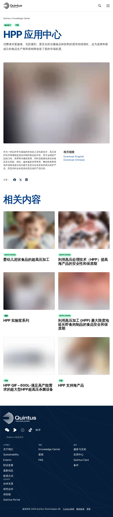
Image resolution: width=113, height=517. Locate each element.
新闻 (40, 454)
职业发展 (8, 465)
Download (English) (74, 156)
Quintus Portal (11, 499)
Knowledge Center (21, 18)
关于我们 (8, 449)
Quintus (7, 18)
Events (7, 459)
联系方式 (8, 475)
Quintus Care (81, 459)
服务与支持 (80, 449)
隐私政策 (80, 509)
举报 (89, 509)
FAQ (40, 459)
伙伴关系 (8, 483)
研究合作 (8, 489)
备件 (76, 465)
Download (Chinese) (74, 159)
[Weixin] (7, 430)
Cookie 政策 (68, 509)
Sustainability (11, 454)
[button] (15, 180)
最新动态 (8, 470)
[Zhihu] (38, 430)
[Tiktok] (30, 430)
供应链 (7, 494)
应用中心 (79, 454)
